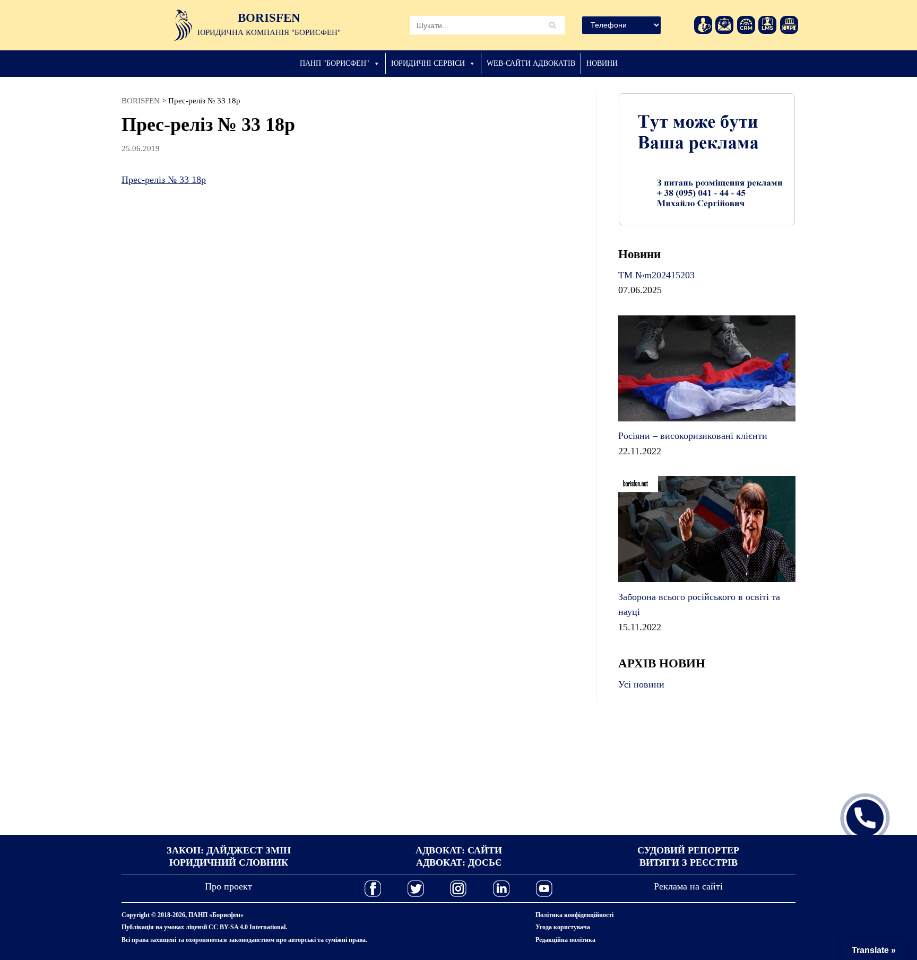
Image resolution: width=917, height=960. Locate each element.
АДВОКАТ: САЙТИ (459, 850)
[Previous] (640, 159)
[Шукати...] (487, 25)
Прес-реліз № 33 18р (164, 179)
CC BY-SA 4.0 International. (248, 927)
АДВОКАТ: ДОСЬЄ (458, 862)
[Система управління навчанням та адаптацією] (767, 25)
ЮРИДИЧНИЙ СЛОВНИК (228, 862)
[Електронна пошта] (724, 25)
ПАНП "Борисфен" (334, 63)
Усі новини (641, 684)
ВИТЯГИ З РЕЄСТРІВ (688, 862)
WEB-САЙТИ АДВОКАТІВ (531, 63)
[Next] (773, 159)
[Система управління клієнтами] (746, 25)
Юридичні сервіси (428, 63)
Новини (602, 63)
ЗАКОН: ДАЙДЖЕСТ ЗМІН (229, 850)
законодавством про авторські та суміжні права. (298, 940)
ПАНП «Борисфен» (216, 915)
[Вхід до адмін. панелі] (703, 25)
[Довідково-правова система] (789, 25)
